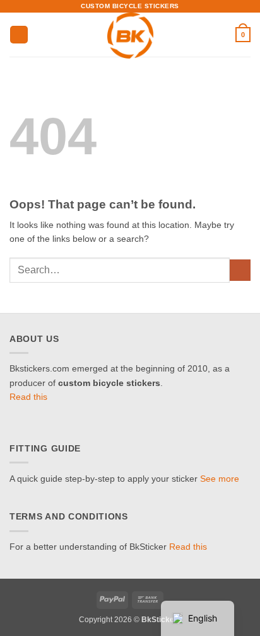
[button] (19, 34)
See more (219, 479)
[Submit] (240, 270)
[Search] (222, 34)
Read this (28, 397)
